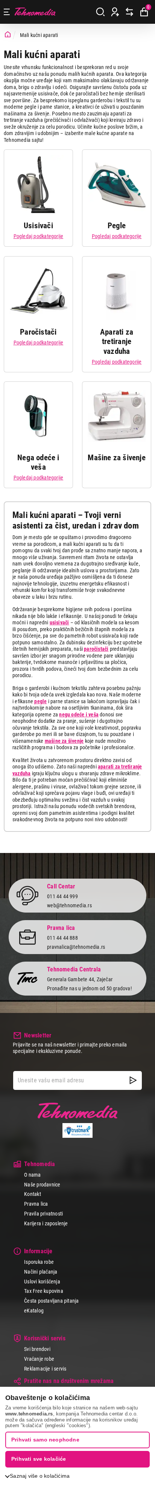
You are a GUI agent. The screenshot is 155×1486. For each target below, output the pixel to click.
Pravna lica (36, 1204)
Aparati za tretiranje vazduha (116, 341)
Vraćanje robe (39, 1359)
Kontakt (32, 1194)
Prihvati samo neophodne (45, 1440)
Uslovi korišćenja (42, 1282)
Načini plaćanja (40, 1272)
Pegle (117, 225)
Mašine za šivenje (117, 457)
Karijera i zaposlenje (46, 1223)
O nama (32, 1175)
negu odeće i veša (79, 714)
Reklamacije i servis (45, 1369)
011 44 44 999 (62, 896)
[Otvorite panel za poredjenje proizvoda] (129, 12)
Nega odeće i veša (38, 462)
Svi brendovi (37, 1349)
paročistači (96, 649)
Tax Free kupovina (43, 1291)
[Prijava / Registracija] (115, 12)
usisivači (59, 622)
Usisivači (38, 225)
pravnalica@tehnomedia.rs (76, 947)
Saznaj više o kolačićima (40, 1476)
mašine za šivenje (64, 741)
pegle (40, 701)
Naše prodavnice (42, 1185)
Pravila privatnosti (43, 1214)
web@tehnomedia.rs (69, 905)
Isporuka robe (39, 1262)
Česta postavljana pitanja (51, 1301)
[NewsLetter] (133, 1080)
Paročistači (38, 332)
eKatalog (34, 1311)
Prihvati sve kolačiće (38, 1459)
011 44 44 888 (62, 938)
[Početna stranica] (8, 35)
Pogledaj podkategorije (39, 236)
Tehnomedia (35, 12)
